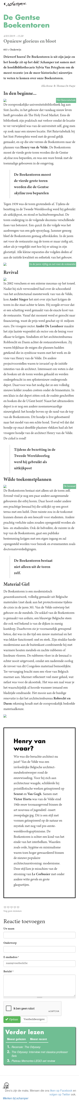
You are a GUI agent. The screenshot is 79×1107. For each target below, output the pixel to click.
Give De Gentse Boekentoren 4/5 (14, 907)
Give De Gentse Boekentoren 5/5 (18, 907)
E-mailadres (11, 957)
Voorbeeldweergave (34, 1019)
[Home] (39, 4)
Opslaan (13, 1019)
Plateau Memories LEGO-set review (33, 1061)
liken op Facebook (61, 1090)
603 (5, 50)
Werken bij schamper (15, 1098)
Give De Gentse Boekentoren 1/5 (5, 907)
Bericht (8, 971)
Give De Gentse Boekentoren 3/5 (11, 907)
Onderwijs (15, 50)
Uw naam (8, 929)
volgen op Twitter (59, 1094)
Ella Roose (47, 86)
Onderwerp (10, 943)
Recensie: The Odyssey (26, 1047)
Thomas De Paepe (65, 86)
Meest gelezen (17, 1039)
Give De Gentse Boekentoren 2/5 (8, 907)
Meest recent (38, 1039)
